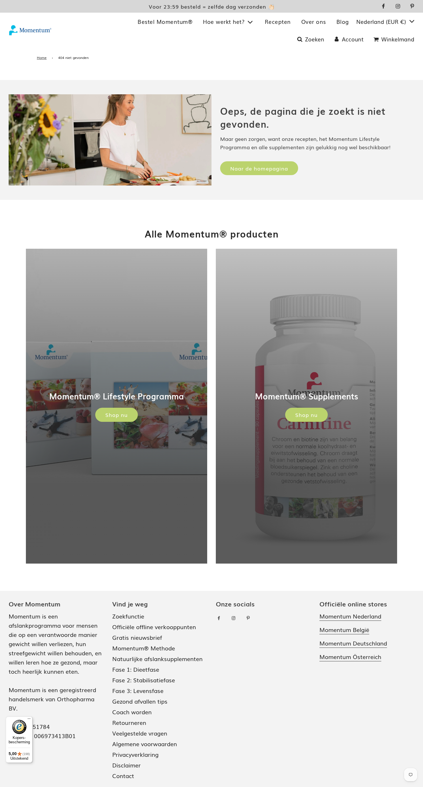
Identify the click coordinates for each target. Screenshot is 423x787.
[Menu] (29, 720)
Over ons (313, 22)
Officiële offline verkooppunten (154, 626)
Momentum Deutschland (353, 643)
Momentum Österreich (350, 656)
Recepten (278, 22)
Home (42, 57)
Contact (123, 775)
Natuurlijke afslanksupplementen (157, 658)
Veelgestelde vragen (139, 733)
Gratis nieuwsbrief (137, 637)
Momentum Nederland (350, 616)
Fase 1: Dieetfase (135, 669)
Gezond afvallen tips (139, 701)
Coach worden (132, 711)
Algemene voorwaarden (144, 743)
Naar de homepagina (259, 168)
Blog (342, 22)
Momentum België (344, 629)
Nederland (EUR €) (382, 22)
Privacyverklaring (135, 754)
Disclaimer (126, 765)
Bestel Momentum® (165, 22)
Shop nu (116, 414)
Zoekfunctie (128, 616)
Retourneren (129, 722)
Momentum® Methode (143, 648)
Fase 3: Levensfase (137, 690)
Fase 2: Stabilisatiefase (143, 679)
